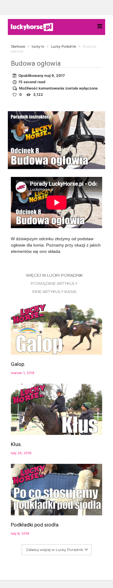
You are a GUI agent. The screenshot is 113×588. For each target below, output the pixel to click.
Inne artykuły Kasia (54, 291)
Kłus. (16, 444)
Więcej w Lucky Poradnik (54, 275)
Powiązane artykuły (54, 283)
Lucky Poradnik (63, 46)
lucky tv (38, 46)
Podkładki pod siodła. (35, 525)
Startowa (18, 46)
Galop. (18, 364)
